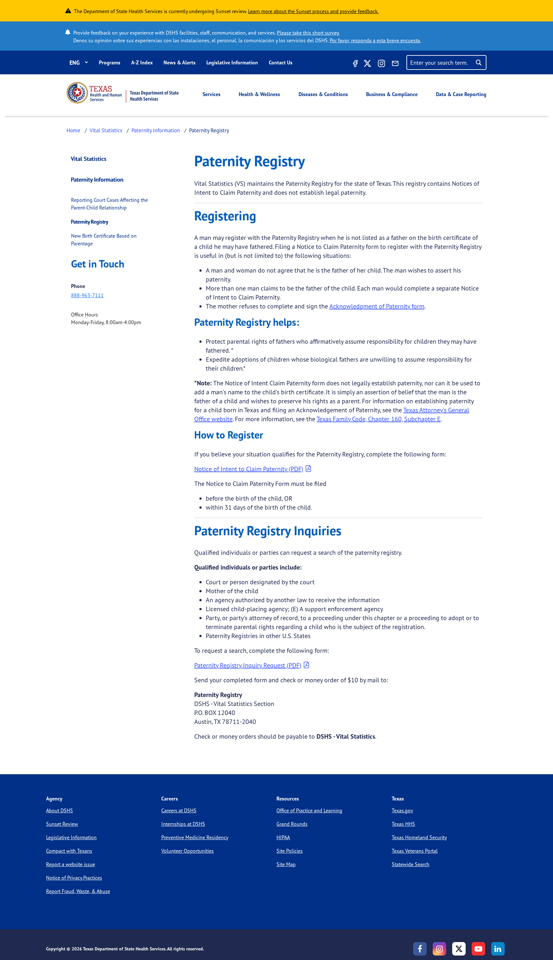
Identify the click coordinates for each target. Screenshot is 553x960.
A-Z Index (142, 62)
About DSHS (59, 810)
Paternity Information (156, 130)
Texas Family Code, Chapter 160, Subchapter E (379, 419)
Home (73, 130)
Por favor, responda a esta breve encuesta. (375, 40)
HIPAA (283, 837)
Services (211, 94)
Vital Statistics (106, 130)
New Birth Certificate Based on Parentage (104, 240)
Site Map (286, 864)
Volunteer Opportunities (187, 851)
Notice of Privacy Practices (74, 877)
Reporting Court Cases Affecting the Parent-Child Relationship (109, 204)
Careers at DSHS (178, 810)
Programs (109, 62)
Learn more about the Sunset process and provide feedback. (313, 11)
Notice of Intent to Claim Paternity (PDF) (248, 469)
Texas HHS (403, 824)
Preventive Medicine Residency (194, 837)
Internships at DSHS (183, 824)
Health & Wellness (259, 94)
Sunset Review (62, 824)
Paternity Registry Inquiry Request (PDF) (247, 665)
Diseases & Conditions (323, 94)
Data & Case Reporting (461, 94)
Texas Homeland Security (419, 837)
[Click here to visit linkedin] (498, 949)
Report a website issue (70, 864)
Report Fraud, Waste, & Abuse (78, 891)
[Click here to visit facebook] (354, 64)
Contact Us (281, 62)
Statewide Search (410, 864)
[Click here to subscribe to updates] (395, 64)
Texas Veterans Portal (415, 851)
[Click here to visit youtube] (478, 949)
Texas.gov (402, 810)
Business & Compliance (392, 94)
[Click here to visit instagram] (381, 64)
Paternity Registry (89, 221)
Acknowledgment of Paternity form (376, 306)
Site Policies (289, 851)
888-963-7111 (87, 295)
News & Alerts (180, 62)
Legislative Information (232, 62)
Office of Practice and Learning (309, 810)
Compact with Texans (69, 851)
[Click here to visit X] (367, 64)
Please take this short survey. (308, 32)
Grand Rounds (292, 824)
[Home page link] (123, 92)
